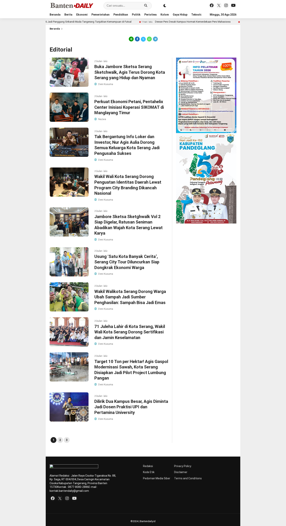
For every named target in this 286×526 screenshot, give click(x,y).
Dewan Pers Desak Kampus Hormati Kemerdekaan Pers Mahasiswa (171, 21)
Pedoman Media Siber (156, 478)
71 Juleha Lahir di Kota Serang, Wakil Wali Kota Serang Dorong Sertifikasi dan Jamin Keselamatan (129, 332)
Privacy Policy (182, 466)
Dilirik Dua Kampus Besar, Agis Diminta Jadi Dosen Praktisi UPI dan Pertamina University (131, 407)
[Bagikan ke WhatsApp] (149, 38)
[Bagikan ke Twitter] (143, 38)
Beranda (55, 14)
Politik (136, 14)
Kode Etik (148, 472)
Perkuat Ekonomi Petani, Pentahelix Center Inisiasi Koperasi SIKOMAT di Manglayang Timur (129, 107)
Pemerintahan (100, 14)
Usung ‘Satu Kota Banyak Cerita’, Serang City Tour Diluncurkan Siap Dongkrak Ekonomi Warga (126, 262)
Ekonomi (82, 14)
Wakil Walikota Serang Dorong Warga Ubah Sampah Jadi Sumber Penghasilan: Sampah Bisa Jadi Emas (130, 297)
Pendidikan (120, 14)
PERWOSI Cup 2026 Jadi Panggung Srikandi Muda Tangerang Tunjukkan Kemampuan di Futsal (57, 21)
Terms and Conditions (188, 478)
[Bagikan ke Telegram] (155, 38)
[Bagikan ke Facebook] (137, 38)
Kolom (165, 14)
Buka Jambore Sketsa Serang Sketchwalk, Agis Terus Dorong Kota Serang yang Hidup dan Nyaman (129, 72)
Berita (68, 14)
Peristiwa (150, 14)
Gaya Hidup (180, 14)
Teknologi (197, 14)
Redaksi (148, 466)
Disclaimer (180, 472)
